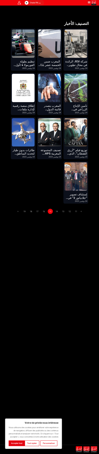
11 (76, 211)
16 (44, 211)
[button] (89, 2)
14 (57, 211)
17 (37, 211)
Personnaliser (49, 443)
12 (70, 211)
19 (24, 211)
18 (31, 211)
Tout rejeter (32, 443)
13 (63, 211)
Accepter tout (16, 443)
